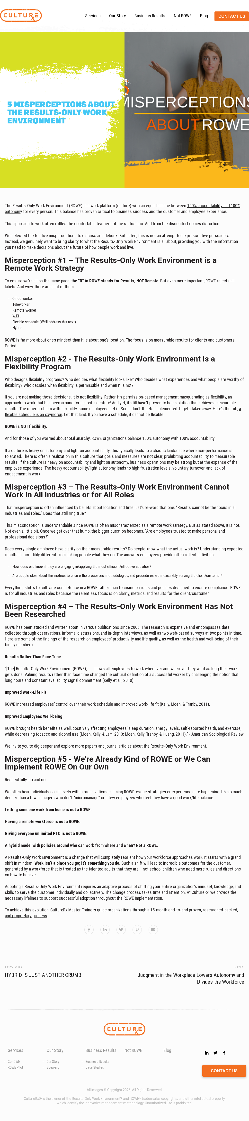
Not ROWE (183, 15)
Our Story (117, 15)
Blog (204, 15)
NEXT (239, 967)
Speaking (53, 1067)
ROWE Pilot (15, 1067)
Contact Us (224, 1070)
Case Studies (95, 1067)
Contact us (231, 16)
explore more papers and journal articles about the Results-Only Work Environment (133, 746)
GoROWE (14, 1062)
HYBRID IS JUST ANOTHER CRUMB (43, 975)
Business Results (149, 15)
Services (93, 15)
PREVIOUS (14, 967)
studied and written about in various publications (76, 627)
